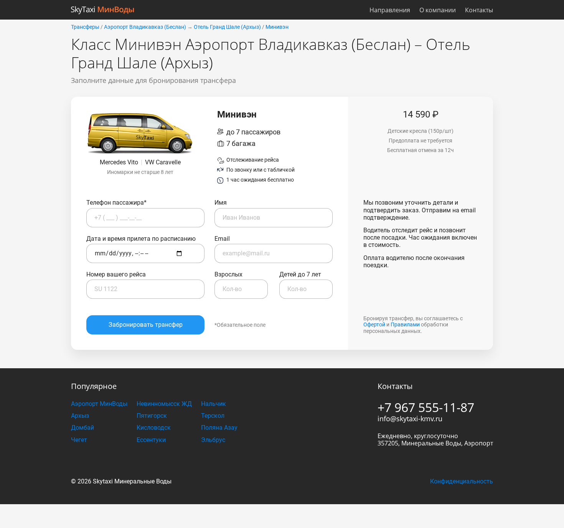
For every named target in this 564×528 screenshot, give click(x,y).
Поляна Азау (219, 427)
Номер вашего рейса (116, 274)
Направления (389, 10)
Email (222, 238)
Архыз (80, 415)
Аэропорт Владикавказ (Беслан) (145, 27)
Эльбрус (213, 440)
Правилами (405, 324)
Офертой (374, 324)
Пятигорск (152, 415)
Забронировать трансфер (146, 324)
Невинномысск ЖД (164, 403)
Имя (220, 202)
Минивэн (277, 27)
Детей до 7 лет (300, 274)
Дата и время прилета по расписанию (141, 238)
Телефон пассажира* (116, 202)
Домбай (82, 427)
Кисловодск (154, 427)
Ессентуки (151, 440)
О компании (437, 10)
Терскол (212, 415)
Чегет (79, 440)
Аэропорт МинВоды (99, 403)
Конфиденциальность (461, 481)
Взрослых (228, 274)
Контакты (479, 10)
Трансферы (85, 27)
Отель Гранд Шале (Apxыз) (227, 27)
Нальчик (213, 403)
